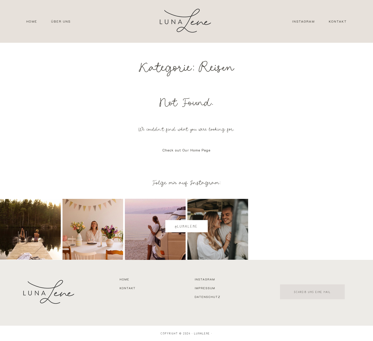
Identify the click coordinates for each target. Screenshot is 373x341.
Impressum (205, 288)
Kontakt (338, 21)
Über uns (61, 21)
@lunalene (186, 226)
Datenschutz (207, 297)
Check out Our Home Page (186, 150)
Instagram (303, 21)
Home (31, 21)
